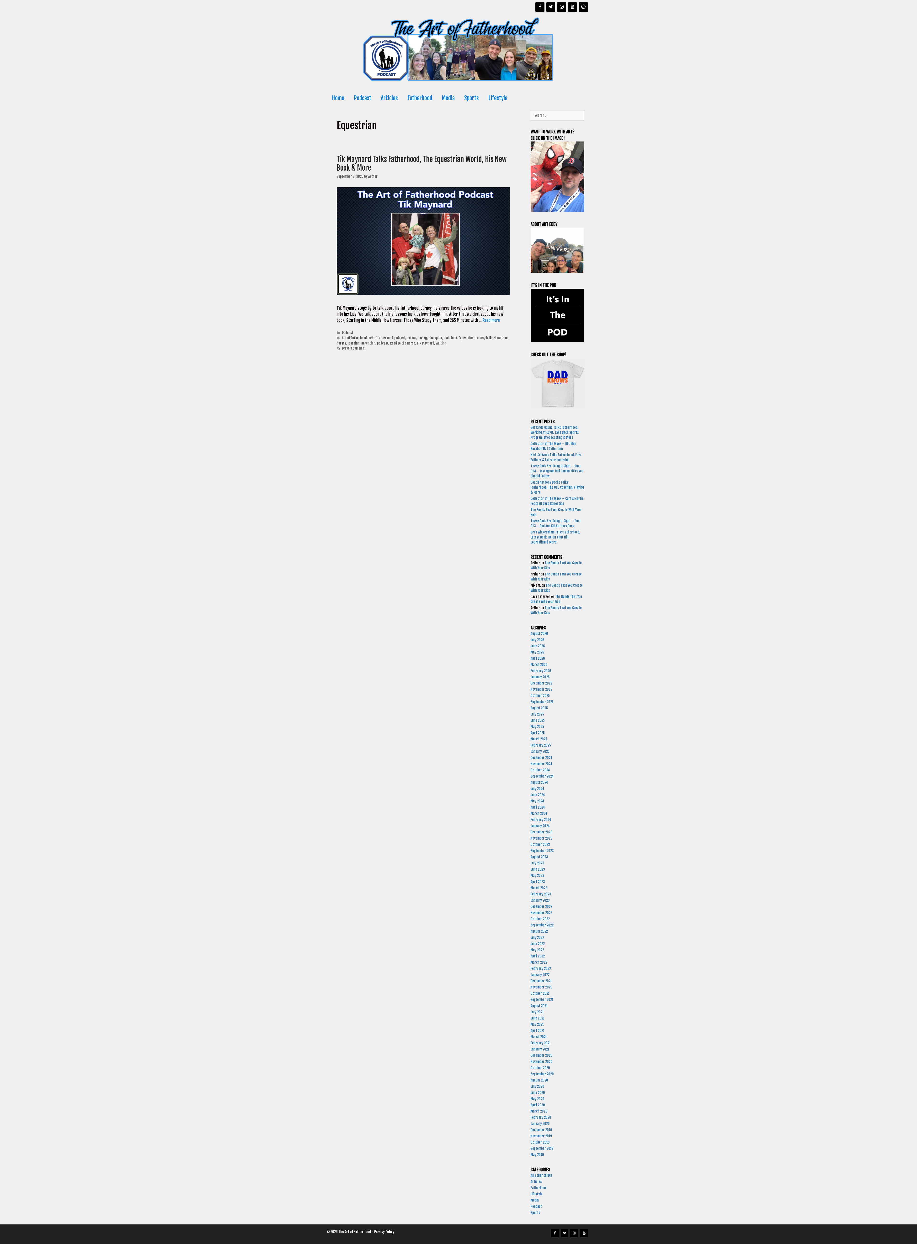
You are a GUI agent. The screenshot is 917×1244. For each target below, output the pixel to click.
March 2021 (539, 1037)
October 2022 (540, 919)
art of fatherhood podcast (386, 338)
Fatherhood (419, 98)
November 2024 (541, 764)
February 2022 (541, 969)
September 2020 (542, 1074)
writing (441, 343)
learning (354, 343)
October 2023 (540, 844)
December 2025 (541, 683)
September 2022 (542, 925)
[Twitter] (550, 7)
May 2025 (537, 727)
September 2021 (542, 1000)
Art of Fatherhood (354, 338)
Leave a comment (354, 348)
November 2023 (541, 838)
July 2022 (537, 938)
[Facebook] (539, 7)
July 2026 (537, 640)
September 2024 (542, 776)
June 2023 (538, 869)
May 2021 (537, 1024)
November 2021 (541, 987)
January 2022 (540, 975)
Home (338, 98)
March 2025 (539, 739)
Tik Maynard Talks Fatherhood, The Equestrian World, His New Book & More (421, 163)
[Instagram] (561, 7)
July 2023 (537, 863)
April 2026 (538, 658)
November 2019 (541, 1136)
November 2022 (541, 913)
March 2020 (539, 1111)
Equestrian (466, 338)
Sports (471, 98)
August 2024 (539, 782)
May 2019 (537, 1155)
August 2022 (539, 931)
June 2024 (538, 795)
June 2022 (538, 944)
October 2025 (540, 696)
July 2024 (537, 789)
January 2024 (540, 826)
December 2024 (541, 758)
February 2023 (541, 894)
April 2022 (538, 956)
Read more (491, 320)
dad (446, 338)
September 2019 (542, 1148)
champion (435, 338)
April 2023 (538, 882)
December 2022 (541, 906)
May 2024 (537, 801)
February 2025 (541, 745)
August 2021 (539, 1006)
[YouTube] (572, 7)
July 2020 (537, 1086)
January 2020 (540, 1124)
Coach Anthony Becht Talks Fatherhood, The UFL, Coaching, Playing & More (557, 487)
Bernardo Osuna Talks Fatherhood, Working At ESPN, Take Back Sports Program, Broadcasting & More (555, 432)
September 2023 (542, 851)
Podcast (362, 98)
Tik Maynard (425, 343)
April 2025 (538, 733)
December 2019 (541, 1130)
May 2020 (537, 1099)
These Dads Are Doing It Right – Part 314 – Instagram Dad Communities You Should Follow (557, 471)
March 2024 (539, 813)
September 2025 (542, 702)
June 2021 (537, 1018)
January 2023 (540, 900)
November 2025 (541, 689)
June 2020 (538, 1093)
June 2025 (538, 720)
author (411, 338)
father (479, 338)
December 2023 (541, 832)
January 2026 (540, 677)
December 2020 (541, 1055)
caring (422, 338)
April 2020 (538, 1105)
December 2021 (541, 981)
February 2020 (541, 1117)
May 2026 (537, 652)
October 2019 (540, 1142)
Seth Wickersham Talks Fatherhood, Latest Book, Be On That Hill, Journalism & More (555, 537)
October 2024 (540, 770)
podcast (382, 343)
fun (505, 338)
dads (453, 338)
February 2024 (541, 820)
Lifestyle (497, 98)
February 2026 (541, 671)
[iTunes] (583, 7)
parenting (368, 343)
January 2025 (540, 751)
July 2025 (537, 714)
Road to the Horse (402, 343)
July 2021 (537, 1012)
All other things (541, 1175)
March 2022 (539, 962)
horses (341, 343)
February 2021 (541, 1043)
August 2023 (539, 857)
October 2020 (540, 1068)
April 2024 (538, 807)
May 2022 (537, 950)
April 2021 (537, 1031)
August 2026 (539, 634)
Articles (389, 98)
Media (448, 98)
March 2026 (539, 665)
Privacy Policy (384, 1231)
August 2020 (539, 1080)
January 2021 (540, 1049)
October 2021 (540, 993)
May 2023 (537, 875)
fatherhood (493, 338)
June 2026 (538, 646)
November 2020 (541, 1062)
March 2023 (539, 888)
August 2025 (539, 708)
